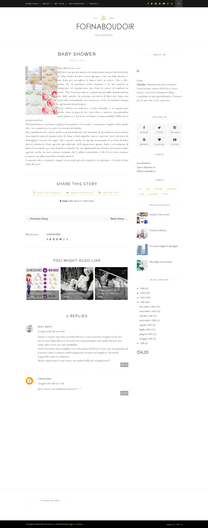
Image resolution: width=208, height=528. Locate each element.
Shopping (158, 189)
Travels (93, 3)
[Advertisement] (137, 4)
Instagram (174, 132)
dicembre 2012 (147, 306)
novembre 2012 (147, 311)
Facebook (144, 132)
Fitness (165, 194)
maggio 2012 (146, 338)
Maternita (88, 200)
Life (140, 189)
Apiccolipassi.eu (146, 167)
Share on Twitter (82, 193)
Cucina (141, 194)
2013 (142, 297)
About (46, 3)
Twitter (159, 132)
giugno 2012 (145, 334)
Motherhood (77, 3)
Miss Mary (45, 326)
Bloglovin (159, 144)
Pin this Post (111, 193)
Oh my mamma (106, 293)
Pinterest (144, 144)
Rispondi (124, 365)
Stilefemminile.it (146, 171)
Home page (32, 3)
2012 (142, 302)
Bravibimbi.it (144, 163)
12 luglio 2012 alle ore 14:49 (51, 331)
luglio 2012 (144, 329)
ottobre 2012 (146, 315)
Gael (148, 189)
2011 (142, 343)
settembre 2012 (147, 320)
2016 (142, 288)
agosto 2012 (145, 325)
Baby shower (75, 200)
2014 (142, 293)
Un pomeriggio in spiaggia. (164, 246)
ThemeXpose (48, 524)
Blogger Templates (75, 524)
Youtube (175, 144)
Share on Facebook (49, 193)
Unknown (54, 234)
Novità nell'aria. (158, 230)
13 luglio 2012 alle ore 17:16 (51, 383)
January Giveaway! (159, 214)
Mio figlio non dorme (160, 261)
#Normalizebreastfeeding (43, 295)
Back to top (173, 524)
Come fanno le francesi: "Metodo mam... (75, 293)
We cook (60, 3)
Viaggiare (153, 194)
